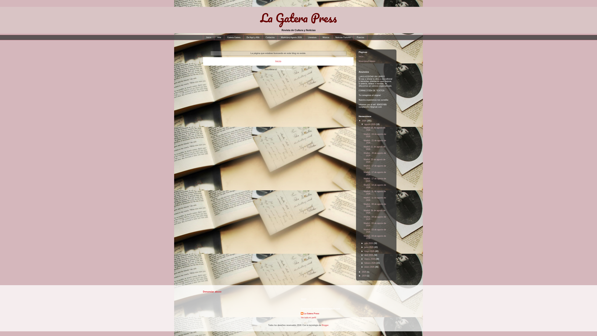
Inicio (208, 37)
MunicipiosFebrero (367, 61)
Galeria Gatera (233, 37)
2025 (364, 272)
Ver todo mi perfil (308, 317)
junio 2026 (369, 247)
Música (326, 37)
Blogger (325, 325)
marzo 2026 (370, 259)
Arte (219, 37)
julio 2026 (369, 243)
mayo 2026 (369, 251)
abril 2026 (369, 255)
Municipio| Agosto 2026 (291, 37)
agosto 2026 (370, 124)
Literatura (312, 37)
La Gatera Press (298, 17)
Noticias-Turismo (343, 37)
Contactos (270, 37)
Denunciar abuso (212, 291)
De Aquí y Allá (253, 37)
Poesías (360, 37)
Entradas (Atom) (285, 69)
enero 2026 (369, 267)
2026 (364, 121)
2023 (364, 276)
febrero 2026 (370, 263)
